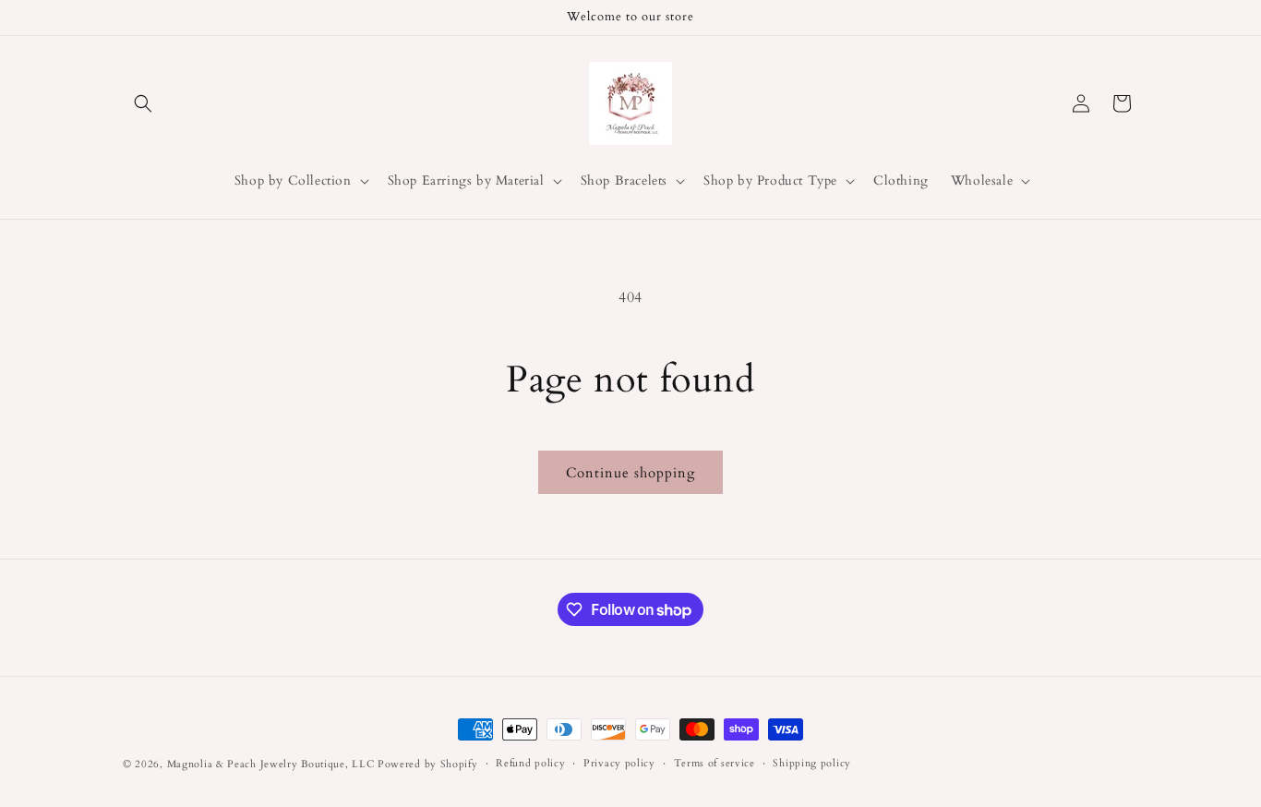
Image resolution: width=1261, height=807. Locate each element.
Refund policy (530, 763)
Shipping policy (812, 763)
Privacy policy (619, 763)
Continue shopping (630, 473)
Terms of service (714, 763)
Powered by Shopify (428, 764)
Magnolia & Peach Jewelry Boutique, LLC (271, 764)
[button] (143, 103)
